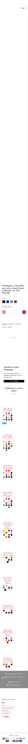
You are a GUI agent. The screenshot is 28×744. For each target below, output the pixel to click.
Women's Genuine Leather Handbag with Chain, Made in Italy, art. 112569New (7, 633)
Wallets (9, 327)
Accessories (11, 324)
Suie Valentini (16, 735)
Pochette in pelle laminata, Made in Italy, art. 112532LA (8, 436)
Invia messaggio (14, 381)
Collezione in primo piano (14, 389)
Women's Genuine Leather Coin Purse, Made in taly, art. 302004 (8, 494)
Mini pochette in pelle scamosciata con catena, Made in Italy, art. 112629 (8, 660)
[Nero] (3, 301)
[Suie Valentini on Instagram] (6, 717)
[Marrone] (15, 301)
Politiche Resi (5, 710)
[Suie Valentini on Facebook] (2, 717)
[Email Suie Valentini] (8, 717)
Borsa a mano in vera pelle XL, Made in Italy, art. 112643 (7, 554)
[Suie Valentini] (10, 8)
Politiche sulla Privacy (7, 712)
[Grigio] (11, 301)
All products (18, 324)
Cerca (3, 705)
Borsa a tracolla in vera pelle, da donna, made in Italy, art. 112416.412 (7, 580)
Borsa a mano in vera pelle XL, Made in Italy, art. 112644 (7, 606)
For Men (4, 327)
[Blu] (7, 301)
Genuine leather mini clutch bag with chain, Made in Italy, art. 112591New (7, 525)
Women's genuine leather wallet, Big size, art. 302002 (7, 467)
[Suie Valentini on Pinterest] (4, 717)
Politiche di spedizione (7, 708)
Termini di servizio (6, 713)
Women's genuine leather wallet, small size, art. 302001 (7, 409)
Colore (4, 298)
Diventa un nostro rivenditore (8, 707)
